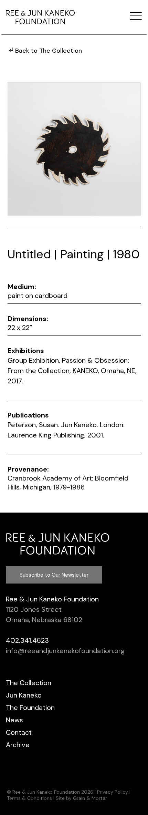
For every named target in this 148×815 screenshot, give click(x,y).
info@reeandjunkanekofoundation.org (65, 650)
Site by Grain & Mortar (81, 798)
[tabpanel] (74, 149)
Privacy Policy (112, 792)
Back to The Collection (48, 51)
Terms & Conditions (29, 798)
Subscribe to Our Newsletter (54, 574)
